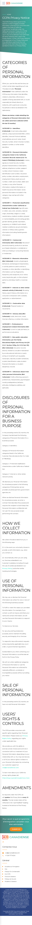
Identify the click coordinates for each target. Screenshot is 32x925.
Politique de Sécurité (10, 879)
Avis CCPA (7, 874)
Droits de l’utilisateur (10, 876)
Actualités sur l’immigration (12, 866)
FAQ (6, 869)
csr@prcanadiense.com (10, 767)
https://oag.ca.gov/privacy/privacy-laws (16, 778)
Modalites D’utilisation (11, 881)
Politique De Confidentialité (12, 871)
